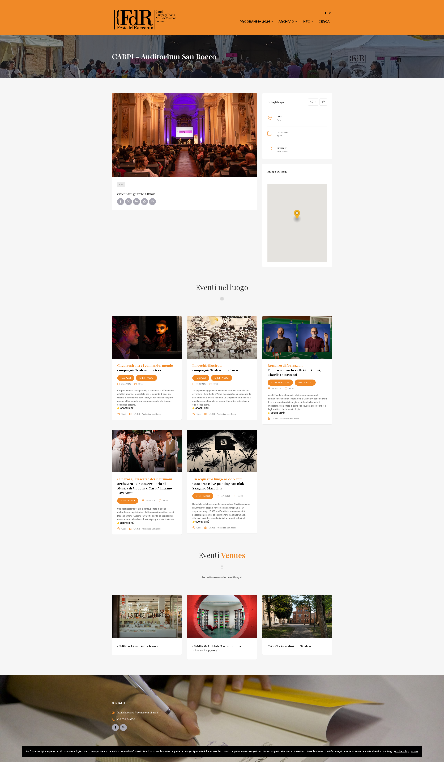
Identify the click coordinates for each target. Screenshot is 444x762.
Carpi (279, 120)
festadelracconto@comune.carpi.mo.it (137, 712)
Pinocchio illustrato (215, 367)
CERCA (324, 21)
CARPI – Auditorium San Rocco (147, 414)
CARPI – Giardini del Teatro (289, 646)
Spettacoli (146, 378)
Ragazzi (126, 378)
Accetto (414, 751)
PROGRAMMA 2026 (255, 21)
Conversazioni (280, 382)
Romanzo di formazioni (294, 370)
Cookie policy (402, 751)
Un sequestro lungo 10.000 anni (218, 483)
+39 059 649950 (126, 719)
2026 (121, 184)
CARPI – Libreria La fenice (138, 646)
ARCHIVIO (286, 21)
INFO (306, 21)
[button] (297, 216)
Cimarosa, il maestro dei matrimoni (144, 486)
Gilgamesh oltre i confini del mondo (145, 367)
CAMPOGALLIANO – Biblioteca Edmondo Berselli (216, 648)
